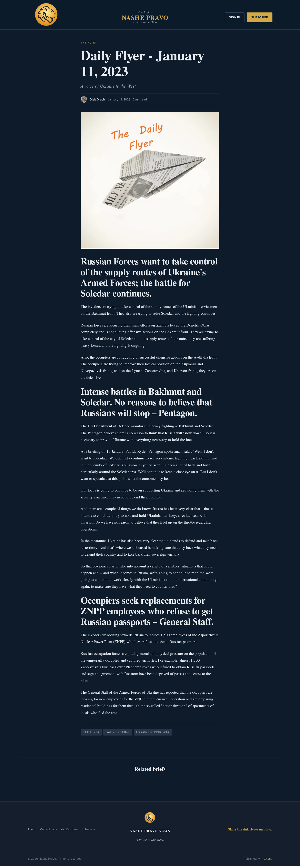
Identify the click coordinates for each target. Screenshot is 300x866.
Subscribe (259, 17)
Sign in (234, 17)
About (32, 829)
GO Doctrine (69, 829)
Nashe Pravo (145, 17)
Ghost (268, 858)
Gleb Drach (97, 99)
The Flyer (89, 42)
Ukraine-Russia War (152, 732)
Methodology (48, 829)
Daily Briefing (118, 732)
